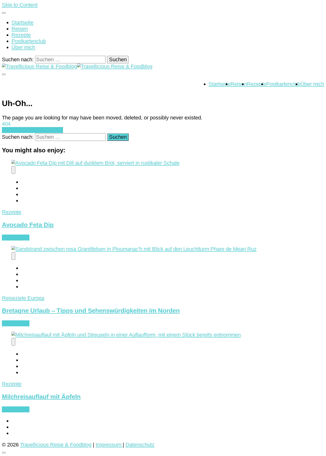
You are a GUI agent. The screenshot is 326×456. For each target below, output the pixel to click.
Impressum (109, 445)
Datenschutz (140, 445)
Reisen (19, 29)
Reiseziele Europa (23, 298)
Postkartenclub (28, 41)
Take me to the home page (32, 130)
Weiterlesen (15, 238)
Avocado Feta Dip (28, 224)
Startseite (22, 23)
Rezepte (21, 35)
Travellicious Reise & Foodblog (55, 445)
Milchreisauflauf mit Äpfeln (41, 396)
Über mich (23, 47)
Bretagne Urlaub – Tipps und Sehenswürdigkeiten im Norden (91, 310)
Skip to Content (19, 5)
